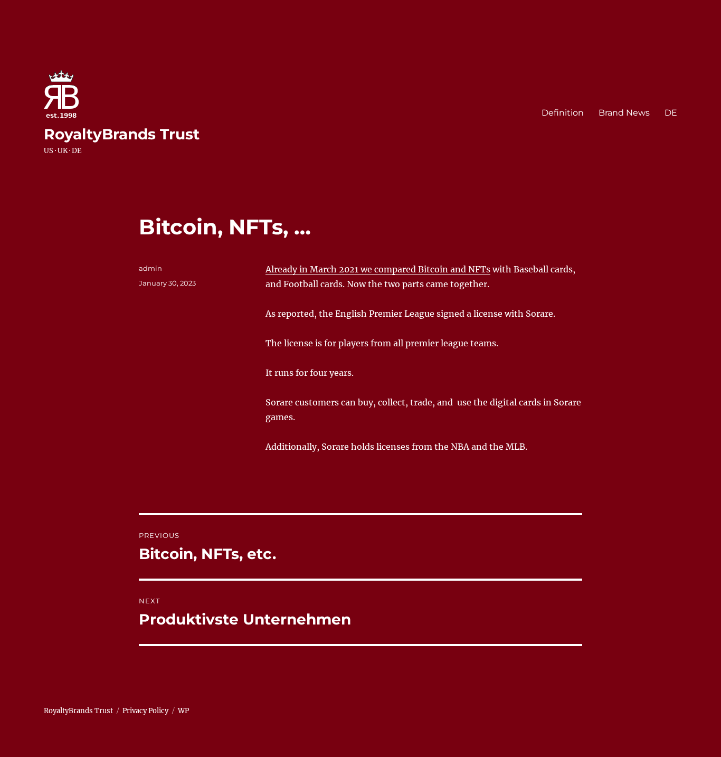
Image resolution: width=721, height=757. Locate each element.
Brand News (624, 113)
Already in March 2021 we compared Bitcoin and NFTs (377, 269)
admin (150, 268)
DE (671, 113)
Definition (563, 113)
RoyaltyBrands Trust (122, 134)
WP (183, 710)
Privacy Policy (145, 710)
